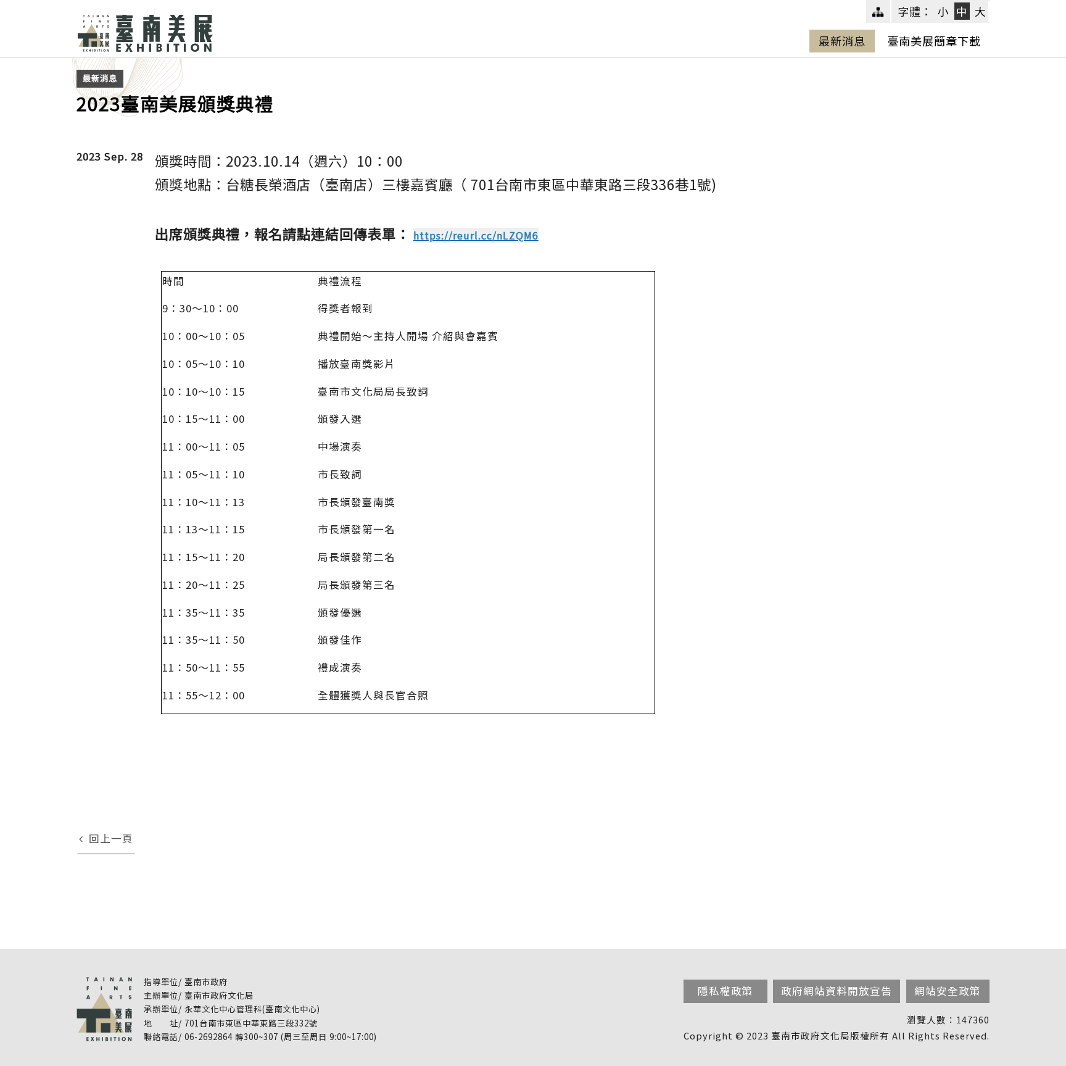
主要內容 (64, 31)
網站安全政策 (947, 990)
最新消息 (842, 41)
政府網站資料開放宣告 (836, 990)
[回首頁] (145, 31)
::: (85, 12)
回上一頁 (111, 838)
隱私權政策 (725, 990)
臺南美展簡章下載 (934, 41)
